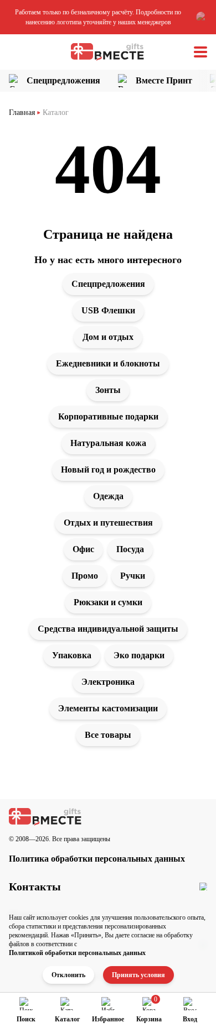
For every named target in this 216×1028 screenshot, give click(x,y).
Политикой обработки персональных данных (77, 953)
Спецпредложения (63, 80)
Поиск (26, 1019)
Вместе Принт (164, 80)
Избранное (108, 1019)
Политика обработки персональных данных (97, 858)
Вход (190, 1019)
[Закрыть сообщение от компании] (201, 17)
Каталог (67, 1019)
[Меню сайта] (200, 52)
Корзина (149, 1019)
